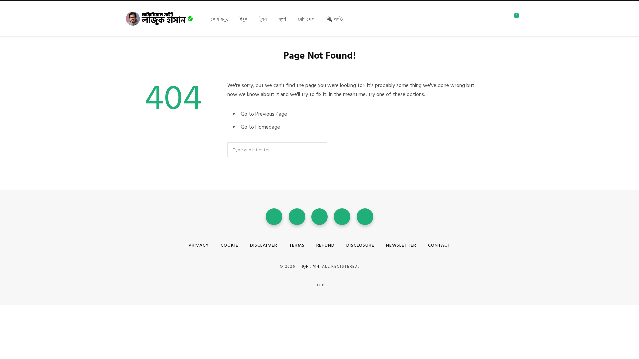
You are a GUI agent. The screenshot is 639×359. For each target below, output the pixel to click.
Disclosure (360, 245)
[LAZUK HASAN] (160, 18)
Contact (439, 245)
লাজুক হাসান (308, 266)
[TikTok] (365, 216)
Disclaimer (264, 245)
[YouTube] (319, 216)
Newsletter (401, 245)
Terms (297, 245)
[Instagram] (486, 18)
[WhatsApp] (342, 216)
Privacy (199, 245)
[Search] (502, 18)
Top (320, 285)
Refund (325, 245)
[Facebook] (477, 18)
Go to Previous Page (264, 114)
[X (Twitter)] (481, 18)
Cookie (229, 245)
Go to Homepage (260, 127)
